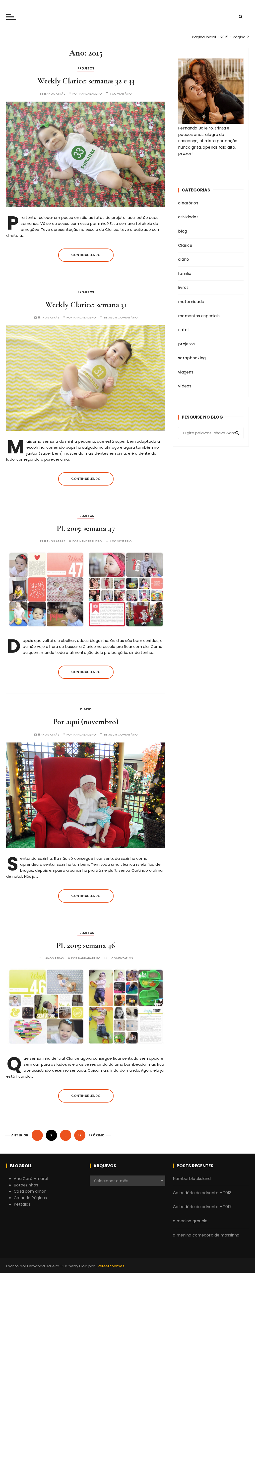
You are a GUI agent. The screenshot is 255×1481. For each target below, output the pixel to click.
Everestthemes (110, 1266)
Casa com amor (30, 1191)
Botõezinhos (26, 1185)
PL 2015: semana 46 (86, 945)
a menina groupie (190, 1221)
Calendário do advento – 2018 (202, 1193)
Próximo (96, 1135)
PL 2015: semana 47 (86, 528)
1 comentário (121, 93)
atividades (188, 217)
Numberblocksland (192, 1178)
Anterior (19, 1135)
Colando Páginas (30, 1198)
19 (79, 1135)
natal (183, 330)
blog (182, 231)
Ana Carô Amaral (31, 1178)
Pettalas (22, 1204)
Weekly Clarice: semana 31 (86, 304)
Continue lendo (86, 254)
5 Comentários (121, 958)
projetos (85, 68)
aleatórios (188, 203)
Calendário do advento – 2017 (202, 1207)
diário (85, 709)
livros (183, 287)
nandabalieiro (90, 93)
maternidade (191, 302)
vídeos (184, 386)
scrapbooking (192, 358)
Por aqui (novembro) (86, 722)
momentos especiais (199, 316)
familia (184, 273)
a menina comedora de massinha (206, 1235)
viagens (185, 372)
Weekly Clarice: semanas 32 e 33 (85, 81)
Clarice (185, 245)
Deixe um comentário (121, 317)
